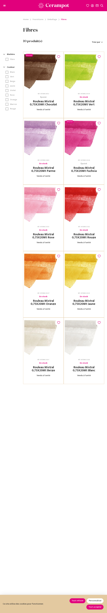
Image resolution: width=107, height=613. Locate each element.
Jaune (12, 86)
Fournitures (38, 19)
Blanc (12, 72)
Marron (13, 104)
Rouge (13, 108)
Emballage (52, 19)
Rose (12, 95)
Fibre (12, 59)
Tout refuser (77, 600)
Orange (13, 99)
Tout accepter (95, 607)
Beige (12, 81)
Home (26, 19)
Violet (13, 90)
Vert (12, 76)
